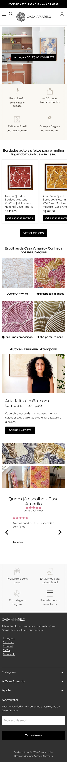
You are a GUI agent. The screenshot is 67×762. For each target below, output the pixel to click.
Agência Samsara (43, 755)
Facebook (9, 654)
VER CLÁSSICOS (33, 233)
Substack (8, 642)
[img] (33, 507)
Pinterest (8, 646)
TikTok (6, 650)
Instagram (9, 638)
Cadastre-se (33, 735)
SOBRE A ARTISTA (20, 430)
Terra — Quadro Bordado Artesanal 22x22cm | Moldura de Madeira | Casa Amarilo (19, 201)
